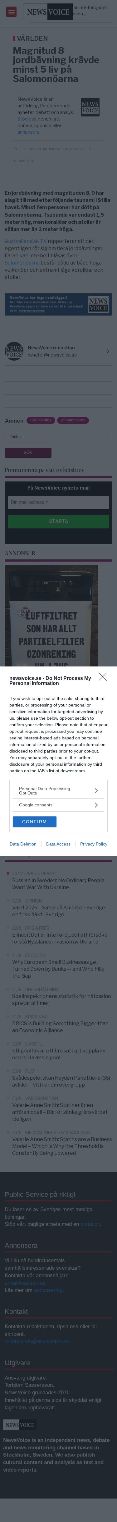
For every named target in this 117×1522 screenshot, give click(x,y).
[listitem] (58, 790)
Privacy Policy (93, 843)
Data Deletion (23, 843)
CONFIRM (34, 821)
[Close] (105, 679)
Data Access (58, 843)
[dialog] (58, 761)
